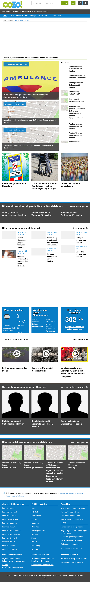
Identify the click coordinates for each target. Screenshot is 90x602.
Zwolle (33, 538)
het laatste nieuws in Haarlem (15, 496)
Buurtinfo (19, 15)
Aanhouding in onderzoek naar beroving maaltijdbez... (52, 241)
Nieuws (40, 15)
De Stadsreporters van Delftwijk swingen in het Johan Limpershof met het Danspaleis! (73, 372)
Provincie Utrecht (8, 542)
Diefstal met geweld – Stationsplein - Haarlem (13, 422)
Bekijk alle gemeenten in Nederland (14, 184)
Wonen (47, 15)
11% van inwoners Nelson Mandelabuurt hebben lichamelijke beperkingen (44, 186)
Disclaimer (63, 575)
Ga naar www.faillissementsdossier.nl (12, 565)
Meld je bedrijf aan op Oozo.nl (72, 519)
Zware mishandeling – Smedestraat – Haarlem (71, 422)
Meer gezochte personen (73, 387)
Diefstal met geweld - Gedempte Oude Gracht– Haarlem (42, 424)
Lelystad (34, 512)
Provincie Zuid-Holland (10, 549)
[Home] (13, 4)
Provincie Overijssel (9, 538)
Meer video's (79, 339)
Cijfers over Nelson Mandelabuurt (70, 184)
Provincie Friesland (9, 515)
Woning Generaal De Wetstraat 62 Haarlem (77, 76)
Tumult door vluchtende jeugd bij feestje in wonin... (22, 242)
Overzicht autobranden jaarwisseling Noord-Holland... (22, 261)
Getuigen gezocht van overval (81, 240)
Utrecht (34, 542)
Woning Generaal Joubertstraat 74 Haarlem (76, 126)
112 (26, 15)
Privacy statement (76, 575)
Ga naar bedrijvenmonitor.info (42, 564)
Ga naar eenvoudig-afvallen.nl (72, 562)
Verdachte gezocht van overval (81, 254)
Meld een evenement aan (70, 515)
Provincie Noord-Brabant (11, 530)
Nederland (7, 11)
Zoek (65, 3)
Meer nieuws (79, 228)
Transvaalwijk (26, 11)
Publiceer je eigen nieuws (70, 512)
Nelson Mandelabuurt (22, 20)
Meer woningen (78, 206)
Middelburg (35, 545)
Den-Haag (35, 549)
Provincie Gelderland (10, 519)
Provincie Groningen (9, 523)
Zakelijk (33, 15)
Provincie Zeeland (9, 545)
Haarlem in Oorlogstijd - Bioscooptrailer (42, 369)
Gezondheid (57, 15)
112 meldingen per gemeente (72, 536)
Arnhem (34, 519)
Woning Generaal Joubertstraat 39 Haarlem (76, 68)
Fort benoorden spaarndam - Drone (15, 369)
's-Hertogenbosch (38, 530)
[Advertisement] (45, 39)
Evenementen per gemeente (71, 548)
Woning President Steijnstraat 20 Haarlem (76, 84)
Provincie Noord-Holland (11, 534)
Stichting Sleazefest (77, 100)
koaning (71, 467)
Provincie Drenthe (8, 508)
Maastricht (35, 527)
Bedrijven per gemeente (70, 544)
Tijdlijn (11, 15)
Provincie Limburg (9, 527)
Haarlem (16, 11)
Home (5, 15)
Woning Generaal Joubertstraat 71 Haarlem (76, 135)
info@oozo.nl (31, 575)
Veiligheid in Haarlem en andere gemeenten (74, 327)
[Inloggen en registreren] (80, 3)
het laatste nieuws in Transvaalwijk (70, 493)
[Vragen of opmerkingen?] (85, 3)
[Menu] (73, 3)
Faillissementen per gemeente (72, 527)
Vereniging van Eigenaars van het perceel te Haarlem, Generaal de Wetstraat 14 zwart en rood (55, 474)
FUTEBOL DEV (74, 92)
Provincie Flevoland (9, 512)
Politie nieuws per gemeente (71, 540)
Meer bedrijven (78, 442)
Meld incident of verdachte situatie (73, 508)
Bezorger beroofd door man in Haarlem (52, 257)
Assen (33, 508)
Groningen (35, 523)
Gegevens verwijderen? (48, 575)
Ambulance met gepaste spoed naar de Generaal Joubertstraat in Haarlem (26, 96)
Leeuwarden (36, 515)
